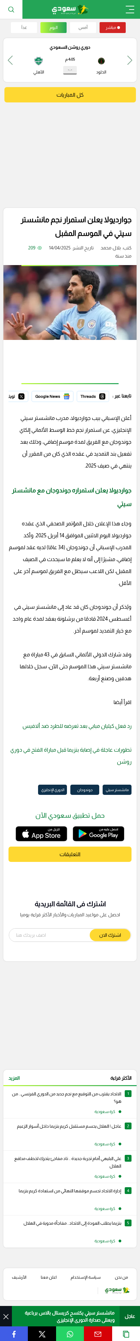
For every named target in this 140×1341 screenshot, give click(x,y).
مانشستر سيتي (117, 790)
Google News (59, 395)
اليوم (54, 27)
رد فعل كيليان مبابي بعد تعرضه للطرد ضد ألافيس (77, 726)
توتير (23, 395)
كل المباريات (70, 95)
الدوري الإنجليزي (52, 790)
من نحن (121, 1277)
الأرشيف (19, 1277)
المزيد (14, 1078)
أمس (83, 27)
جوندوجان (85, 790)
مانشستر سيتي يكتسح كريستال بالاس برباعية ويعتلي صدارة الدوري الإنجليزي (70, 1316)
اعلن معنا (49, 1277)
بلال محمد (111, 247)
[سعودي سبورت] (70, 9)
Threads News (93, 395)
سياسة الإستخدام (86, 1277)
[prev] (130, 60)
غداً (24, 27)
